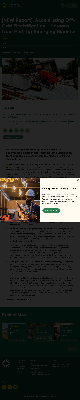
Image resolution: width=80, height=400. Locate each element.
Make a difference (51, 210)
